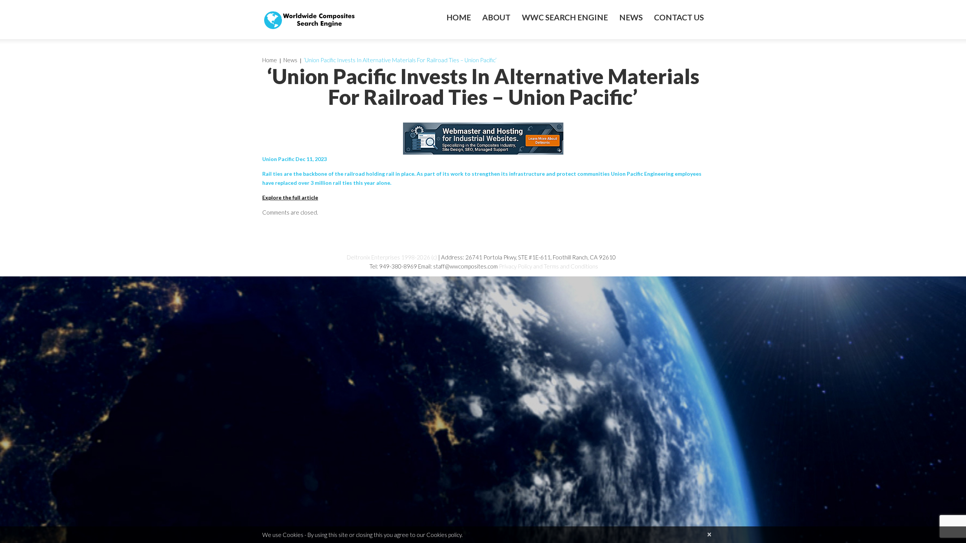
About (496, 17)
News (631, 17)
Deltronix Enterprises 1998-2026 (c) (392, 257)
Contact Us (679, 17)
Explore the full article (290, 197)
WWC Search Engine (565, 17)
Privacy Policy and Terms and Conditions (548, 266)
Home (458, 17)
